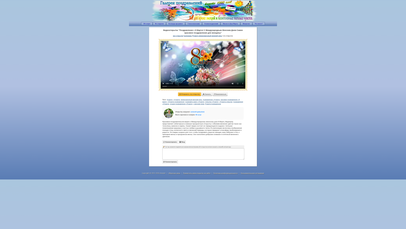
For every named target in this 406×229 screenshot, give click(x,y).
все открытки (178, 36)
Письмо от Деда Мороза (230, 23)
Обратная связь (174, 173)
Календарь (188, 36)
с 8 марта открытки (225, 102)
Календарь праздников (176, 23)
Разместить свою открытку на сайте (196, 173)
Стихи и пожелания (194, 23)
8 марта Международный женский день (207, 36)
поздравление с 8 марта (211, 100)
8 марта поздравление (213, 104)
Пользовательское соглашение (252, 173)
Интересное (246, 23)
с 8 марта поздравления (175, 102)
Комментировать (170, 162)
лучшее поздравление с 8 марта (181, 104)
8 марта (169, 100)
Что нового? (259, 23)
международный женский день (191, 100)
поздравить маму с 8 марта (194, 102)
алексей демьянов (197, 112)
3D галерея (146, 23)
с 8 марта (176, 100)
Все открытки (159, 23)
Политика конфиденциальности (225, 173)
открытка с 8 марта (211, 102)
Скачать (207, 94)
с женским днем (198, 104)
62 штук (198, 115)
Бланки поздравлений (211, 23)
